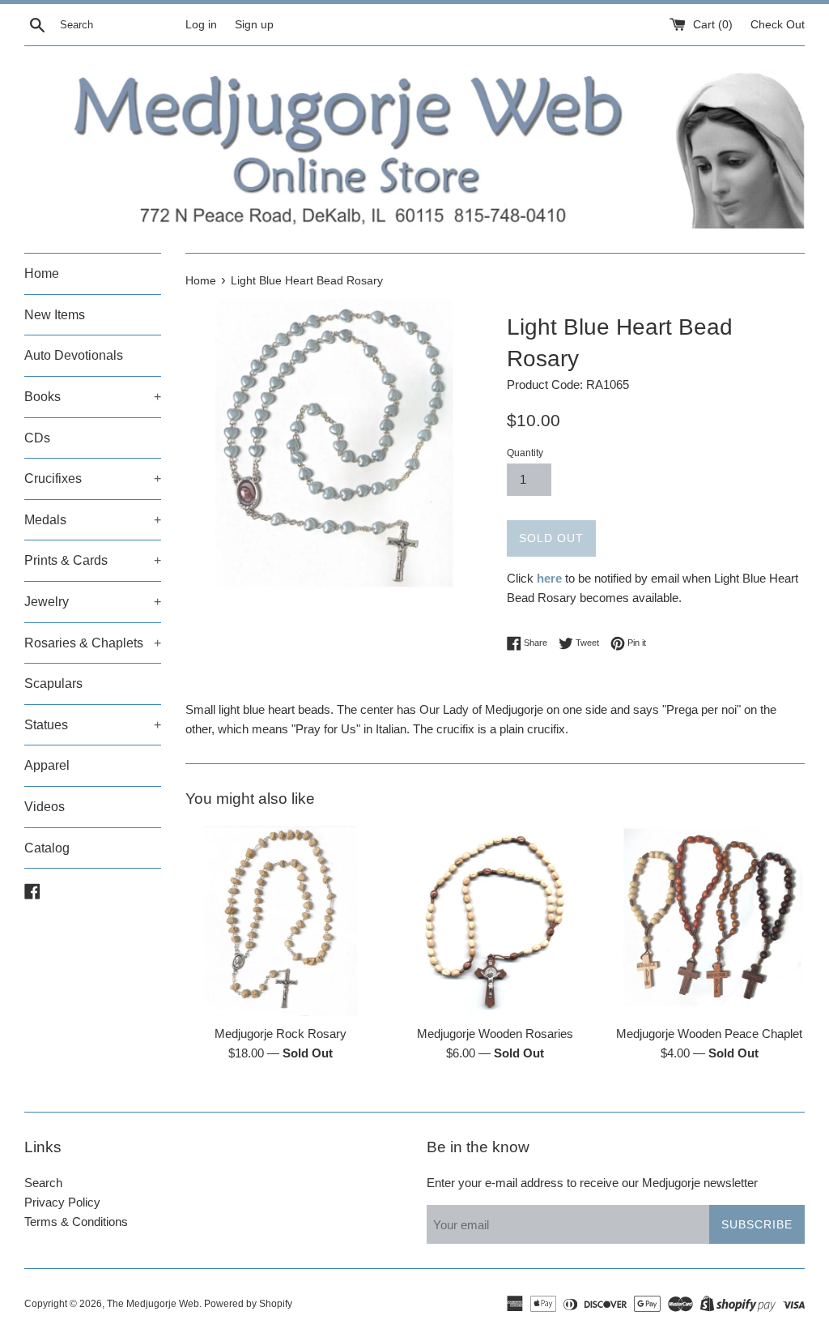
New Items (54, 315)
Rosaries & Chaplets (92, 643)
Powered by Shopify (248, 1303)
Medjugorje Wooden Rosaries (495, 1033)
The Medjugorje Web (153, 1303)
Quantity (525, 453)
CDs (37, 438)
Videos (44, 807)
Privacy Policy (62, 1202)
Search (43, 1183)
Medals (92, 520)
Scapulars (53, 683)
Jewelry (92, 602)
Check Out (777, 25)
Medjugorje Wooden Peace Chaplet (709, 1033)
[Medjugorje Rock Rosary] (280, 921)
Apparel (47, 765)
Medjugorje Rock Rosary (280, 1033)
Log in (201, 25)
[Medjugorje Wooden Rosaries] (495, 921)
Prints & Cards (92, 560)
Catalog (47, 848)
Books (92, 397)
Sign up (254, 25)
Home (41, 273)
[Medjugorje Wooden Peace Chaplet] (709, 921)
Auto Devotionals (73, 355)
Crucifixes (92, 478)
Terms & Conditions (76, 1221)
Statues (92, 725)
